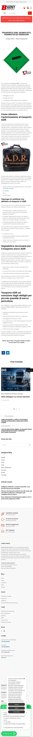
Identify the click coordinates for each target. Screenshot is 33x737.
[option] (16, 384)
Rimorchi (22, 20)
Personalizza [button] (16, 711)
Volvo (14, 20)
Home (8, 1)
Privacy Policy (4, 620)
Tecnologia (20, 393)
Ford (11, 18)
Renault (28, 18)
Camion (3, 460)
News (2, 584)
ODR (2, 617)
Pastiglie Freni (4, 688)
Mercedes (22, 18)
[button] (28, 707)
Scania (10, 20)
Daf (8, 18)
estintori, (7, 190)
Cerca (30, 13)
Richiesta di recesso (6, 622)
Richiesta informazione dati (7, 611)
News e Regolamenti (21, 38)
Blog (21, 1)
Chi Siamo (16, 1)
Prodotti (3, 472)
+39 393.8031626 (5, 641)
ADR (18, 20)
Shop (11, 1)
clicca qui (3, 657)
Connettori (3, 696)
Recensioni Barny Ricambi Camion (9, 602)
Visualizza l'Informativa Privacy (16, 701)
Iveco (14, 18)
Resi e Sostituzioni (5, 613)
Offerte (4, 18)
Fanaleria (3, 694)
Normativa (14, 393)
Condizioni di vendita (6, 596)
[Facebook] (1, 631)
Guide (2, 465)
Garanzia (3, 615)
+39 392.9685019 (5, 646)
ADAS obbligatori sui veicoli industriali (15, 397)
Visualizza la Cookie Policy (14, 699)
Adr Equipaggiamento (6, 703)
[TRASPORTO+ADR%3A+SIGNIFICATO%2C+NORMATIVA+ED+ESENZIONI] (7, 353)
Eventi (2, 462)
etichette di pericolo (9, 188)
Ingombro (3, 697)
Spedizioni (3, 600)
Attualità (3, 457)
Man (18, 18)
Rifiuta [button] (16, 708)
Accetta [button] (16, 704)
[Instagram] (4, 631)
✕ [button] (24, 678)
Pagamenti (3, 598)
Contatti (25, 1)
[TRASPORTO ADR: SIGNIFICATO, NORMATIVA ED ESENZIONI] (3, 353)
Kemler (3, 260)
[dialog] (16, 695)
